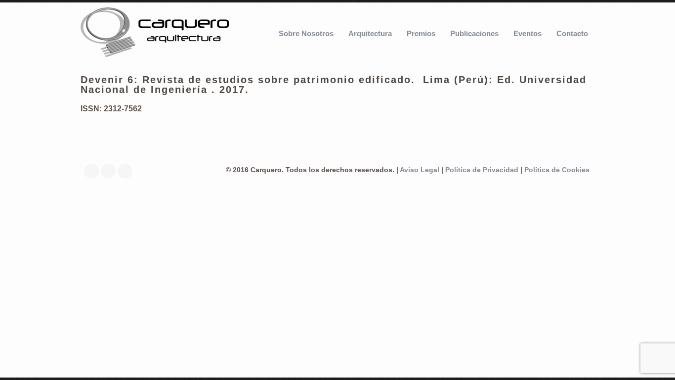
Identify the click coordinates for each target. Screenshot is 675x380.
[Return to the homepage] (155, 33)
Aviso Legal (419, 170)
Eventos (527, 33)
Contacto (572, 33)
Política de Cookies (557, 170)
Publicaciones (474, 33)
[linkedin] (110, 171)
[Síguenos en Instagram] (127, 171)
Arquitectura (370, 33)
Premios (421, 33)
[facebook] (93, 171)
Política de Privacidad (481, 170)
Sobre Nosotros (306, 33)
